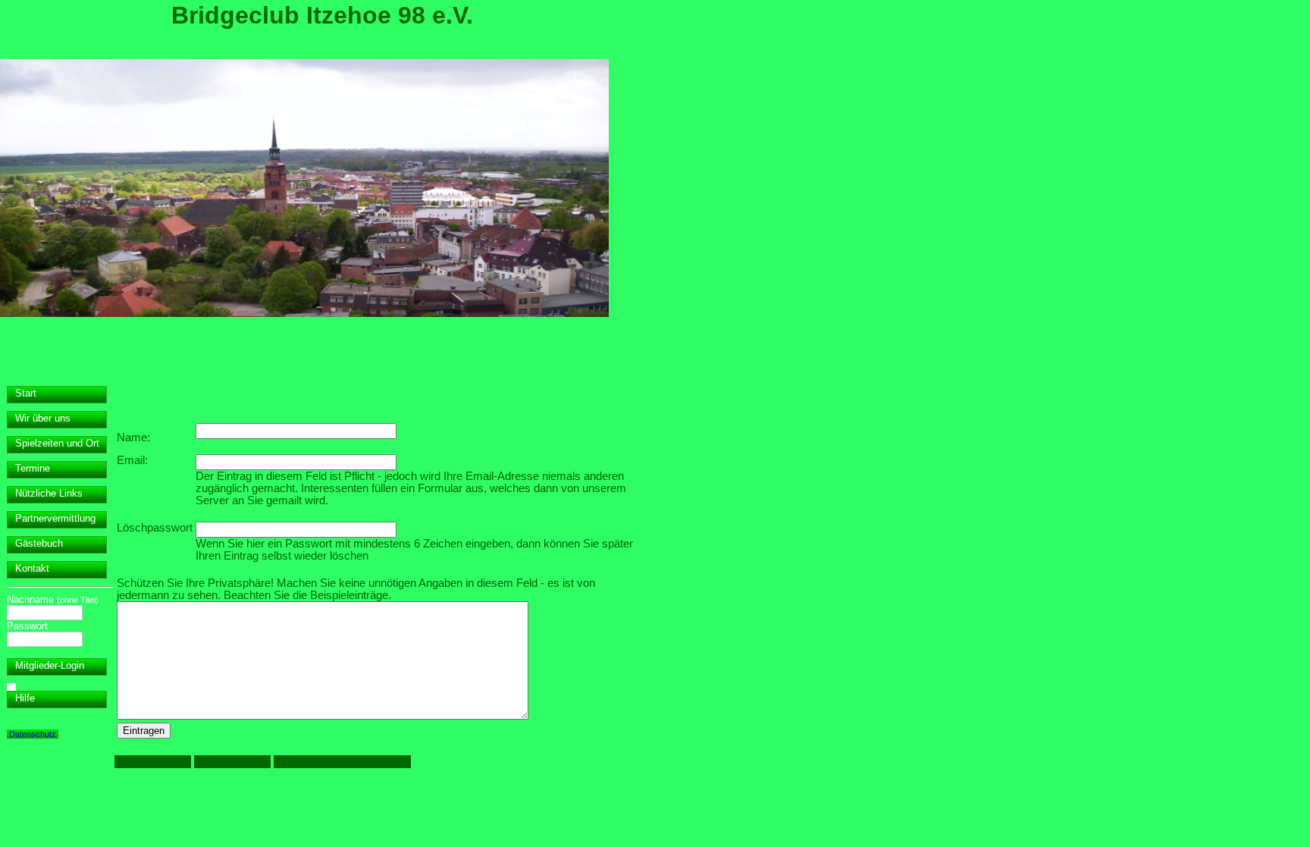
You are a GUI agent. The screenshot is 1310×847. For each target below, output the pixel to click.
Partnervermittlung (55, 518)
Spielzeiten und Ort (57, 443)
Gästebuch (39, 543)
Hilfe (25, 698)
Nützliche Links (49, 493)
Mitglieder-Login (49, 665)
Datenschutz (32, 734)
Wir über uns (43, 418)
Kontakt (32, 568)
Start (25, 393)
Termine (32, 468)
